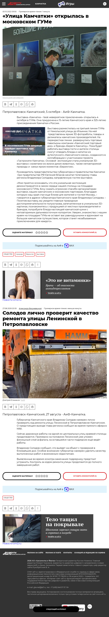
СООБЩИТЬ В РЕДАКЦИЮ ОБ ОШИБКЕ (89, 553)
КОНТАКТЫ (67, 553)
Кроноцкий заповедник (13, 98)
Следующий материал (56, 609)
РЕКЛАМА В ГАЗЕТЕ (53, 553)
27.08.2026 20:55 (10, 308)
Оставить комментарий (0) (85, 232)
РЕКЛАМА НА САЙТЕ (35, 553)
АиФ (23, 400)
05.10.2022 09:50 (9, 11)
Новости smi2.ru (12, 300)
